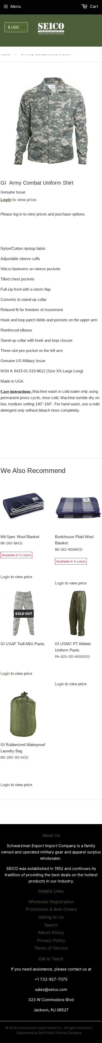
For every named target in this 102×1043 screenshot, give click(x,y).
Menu (15, 6)
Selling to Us (51, 917)
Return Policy (51, 932)
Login (6, 199)
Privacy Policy (51, 940)
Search (51, 925)
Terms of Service (51, 948)
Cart (93, 6)
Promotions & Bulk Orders (51, 909)
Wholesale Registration (51, 901)
